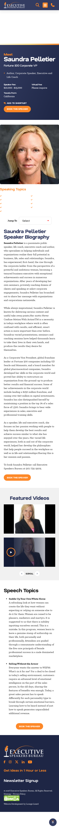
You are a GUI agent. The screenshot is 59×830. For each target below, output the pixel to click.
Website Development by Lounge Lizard (21, 804)
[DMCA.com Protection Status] (12, 798)
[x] (16, 761)
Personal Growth (42, 199)
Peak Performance (43, 195)
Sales (36, 203)
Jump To (12, 220)
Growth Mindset (11, 195)
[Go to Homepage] (14, 5)
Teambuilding (40, 207)
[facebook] (4, 761)
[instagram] (10, 761)
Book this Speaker (17, 108)
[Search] (37, 5)
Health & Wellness (12, 199)
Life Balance (9, 207)
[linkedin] (23, 761)
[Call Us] (52, 5)
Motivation (8, 211)
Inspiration (8, 203)
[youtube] (30, 761)
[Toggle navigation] (45, 5)
